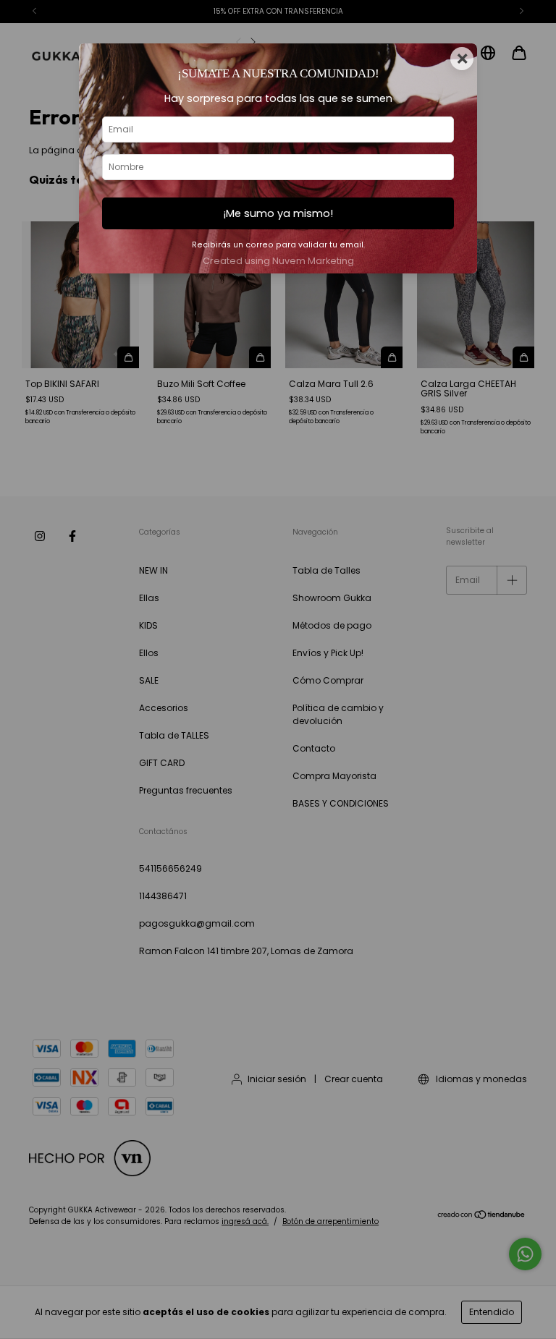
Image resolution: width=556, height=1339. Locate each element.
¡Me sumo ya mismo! (278, 213)
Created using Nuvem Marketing (278, 261)
